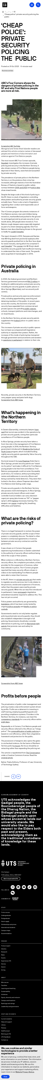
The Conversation (33, 753)
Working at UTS (6, 1034)
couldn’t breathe (17, 232)
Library (3, 1025)
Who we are (4, 982)
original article (7, 758)
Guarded (4, 163)
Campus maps (5, 930)
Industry (3, 949)
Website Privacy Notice (25, 1072)
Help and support (6, 1022)
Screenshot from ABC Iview (12, 683)
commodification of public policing (25, 731)
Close (5, 1076)
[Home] (3, 12)
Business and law (7, 70)
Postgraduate (5, 918)
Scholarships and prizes (8, 924)
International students (8, 927)
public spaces (30, 309)
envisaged (22, 592)
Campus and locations (8, 1000)
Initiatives (4, 994)
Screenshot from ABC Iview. (12, 400)
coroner (20, 246)
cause (13, 503)
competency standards (10, 719)
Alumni (3, 967)
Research (4, 952)
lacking (15, 501)
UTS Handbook (5, 1037)
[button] (13, 776)
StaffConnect (5, 1031)
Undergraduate (6, 915)
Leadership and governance (10, 1006)
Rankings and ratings (8, 1003)
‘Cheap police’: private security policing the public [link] (21, 15)
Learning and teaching (8, 988)
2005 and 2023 (21, 188)
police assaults (14, 606)
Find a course (5, 912)
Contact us (4, 1040)
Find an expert (5, 946)
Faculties (4, 985)
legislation (5, 604)
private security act (24, 579)
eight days (5, 722)
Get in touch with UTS (11, 878)
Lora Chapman (24, 461)
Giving (3, 970)
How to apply (5, 921)
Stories (3, 964)
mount (17, 746)
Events (3, 958)
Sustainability (5, 991)
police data (35, 188)
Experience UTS (6, 961)
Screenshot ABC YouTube (10, 146)
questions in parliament (12, 340)
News (3, 955)
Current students (6, 1019)
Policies (3, 1028)
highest (17, 321)
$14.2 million (33, 281)
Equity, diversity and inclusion (10, 997)
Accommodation (6, 933)
